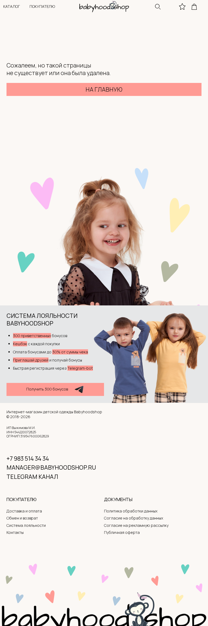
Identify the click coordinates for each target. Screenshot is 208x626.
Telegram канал (32, 476)
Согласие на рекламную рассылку (136, 525)
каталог (11, 6)
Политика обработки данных (130, 511)
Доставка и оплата (24, 511)
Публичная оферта (122, 532)
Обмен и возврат (22, 518)
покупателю (42, 6)
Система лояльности (26, 525)
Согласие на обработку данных (133, 518)
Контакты (15, 532)
